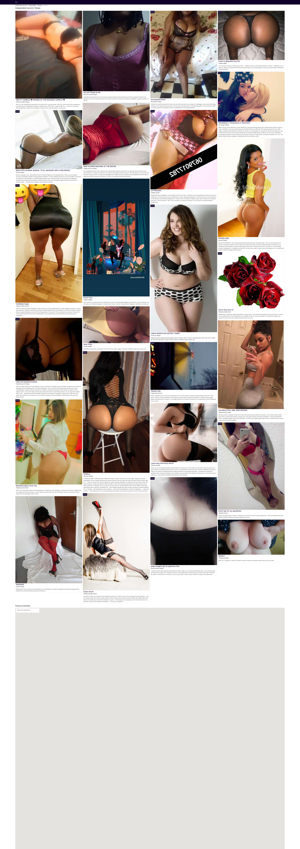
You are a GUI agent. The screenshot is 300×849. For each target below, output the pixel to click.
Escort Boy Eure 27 (226, 310)
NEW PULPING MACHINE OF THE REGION (100, 166)
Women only (156, 391)
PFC (16, 2)
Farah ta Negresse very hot (229, 61)
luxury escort (89, 592)
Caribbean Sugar (22, 304)
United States (32, 5)
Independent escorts (21, 5)
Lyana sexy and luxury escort (162, 463)
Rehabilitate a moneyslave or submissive (234, 123)
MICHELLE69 (224, 238)
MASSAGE (20, 584)
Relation (222, 556)
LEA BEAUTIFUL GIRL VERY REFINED (233, 410)
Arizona (40, 5)
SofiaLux (87, 474)
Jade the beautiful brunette (26, 382)
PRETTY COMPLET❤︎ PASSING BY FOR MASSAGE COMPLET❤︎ (40, 100)
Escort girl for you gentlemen (230, 511)
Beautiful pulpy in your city (26, 486)
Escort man (88, 298)
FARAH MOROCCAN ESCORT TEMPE (165, 333)
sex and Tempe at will (92, 92)
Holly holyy (88, 344)
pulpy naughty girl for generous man (165, 566)
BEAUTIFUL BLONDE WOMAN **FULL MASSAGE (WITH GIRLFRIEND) (43, 170)
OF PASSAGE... (156, 191)
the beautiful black (158, 100)
